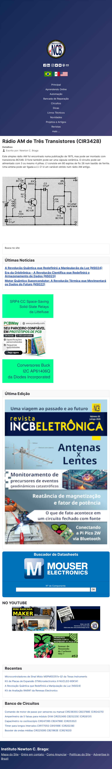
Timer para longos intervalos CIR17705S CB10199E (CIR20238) (39, 725)
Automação (56, 94)
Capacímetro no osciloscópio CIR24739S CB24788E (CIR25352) (41, 721)
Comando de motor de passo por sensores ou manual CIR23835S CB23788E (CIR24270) (54, 711)
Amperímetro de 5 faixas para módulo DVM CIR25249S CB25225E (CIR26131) (48, 716)
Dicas (56, 108)
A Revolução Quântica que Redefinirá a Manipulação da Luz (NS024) (53, 268)
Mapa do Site (10, 754)
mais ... (56, 131)
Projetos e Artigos (56, 121)
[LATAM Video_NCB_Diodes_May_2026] (27, 370)
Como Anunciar (57, 754)
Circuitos (56, 103)
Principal (56, 84)
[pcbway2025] (24, 338)
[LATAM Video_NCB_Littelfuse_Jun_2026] (27, 306)
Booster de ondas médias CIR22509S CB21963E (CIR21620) (38, 730)
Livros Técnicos (56, 112)
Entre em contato (32, 754)
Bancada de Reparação (56, 98)
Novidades (56, 117)
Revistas (56, 126)
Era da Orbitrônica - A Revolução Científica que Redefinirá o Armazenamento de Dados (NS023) (47, 274)
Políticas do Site (80, 754)
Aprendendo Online (56, 89)
